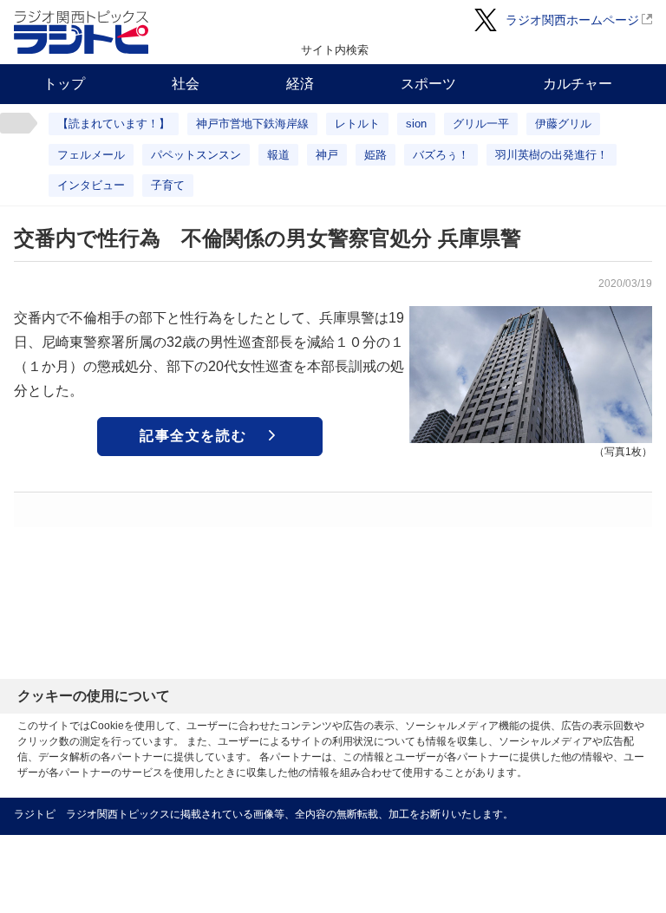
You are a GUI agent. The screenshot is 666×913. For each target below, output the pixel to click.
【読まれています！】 (113, 123)
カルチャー (577, 83)
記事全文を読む (193, 435)
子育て (168, 185)
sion (416, 123)
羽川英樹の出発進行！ (551, 154)
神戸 (327, 154)
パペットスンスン (196, 154)
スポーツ (428, 83)
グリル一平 (481, 123)
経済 (300, 83)
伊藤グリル (563, 123)
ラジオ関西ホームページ (572, 20)
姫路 (375, 154)
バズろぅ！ (441, 154)
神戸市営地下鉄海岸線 (252, 123)
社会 (185, 83)
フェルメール (91, 154)
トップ (64, 83)
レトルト (357, 123)
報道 (278, 154)
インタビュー (91, 185)
